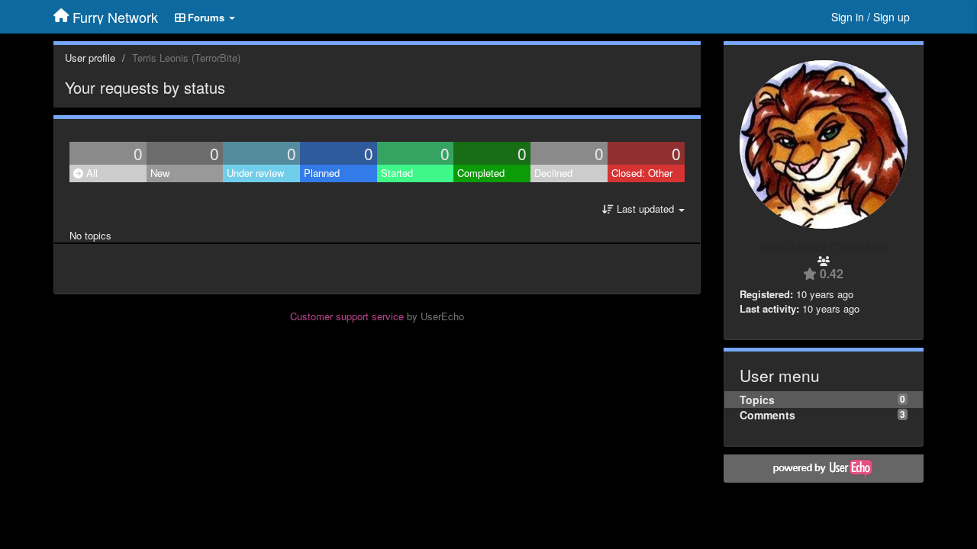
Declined (553, 172)
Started (397, 172)
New (159, 172)
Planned (322, 172)
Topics (757, 399)
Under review (255, 172)
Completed (481, 172)
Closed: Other (641, 172)
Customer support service (347, 316)
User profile (90, 57)
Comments (767, 414)
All (90, 172)
